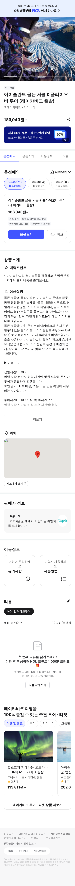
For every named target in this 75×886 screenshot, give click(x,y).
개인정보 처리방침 (60, 833)
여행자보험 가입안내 (15, 837)
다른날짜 (61, 172)
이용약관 (9, 833)
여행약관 (36, 837)
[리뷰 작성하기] (68, 601)
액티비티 (48, 723)
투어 (33, 723)
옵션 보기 (26, 234)
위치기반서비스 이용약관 (32, 833)
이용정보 (47, 156)
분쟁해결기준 (53, 837)
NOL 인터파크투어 (19, 611)
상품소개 (28, 156)
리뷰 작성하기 (37, 685)
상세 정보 (56, 234)
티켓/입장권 (15, 723)
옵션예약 (9, 156)
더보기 (37, 419)
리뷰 (66, 156)
